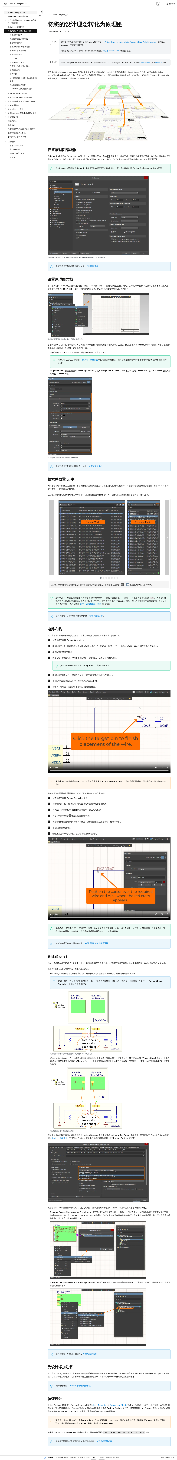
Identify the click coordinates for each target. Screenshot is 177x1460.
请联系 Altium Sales (111, 51)
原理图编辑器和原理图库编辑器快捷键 (23, 79)
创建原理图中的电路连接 (20, 46)
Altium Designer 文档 (60, 15)
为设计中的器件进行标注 (80, 1385)
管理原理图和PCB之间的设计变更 (21, 101)
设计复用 (13, 58)
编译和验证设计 (16, 70)
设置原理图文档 (95, 466)
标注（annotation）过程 (90, 604)
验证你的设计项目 (104, 1441)
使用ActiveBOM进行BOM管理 (20, 97)
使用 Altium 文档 (16, 145)
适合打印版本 (169, 1458)
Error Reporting (100, 1405)
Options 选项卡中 (59, 1138)
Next (167, 537)
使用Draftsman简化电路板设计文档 (22, 113)
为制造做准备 (13, 117)
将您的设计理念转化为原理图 (19, 31)
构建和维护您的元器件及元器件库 (21, 129)
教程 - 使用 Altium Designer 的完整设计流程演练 (22, 21)
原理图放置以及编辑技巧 (20, 39)
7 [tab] (117, 578)
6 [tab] (114, 578)
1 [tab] (101, 578)
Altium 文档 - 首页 (17, 153)
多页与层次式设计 (90, 1354)
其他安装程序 (144, 62)
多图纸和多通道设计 (18, 50)
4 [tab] (109, 578)
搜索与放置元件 (96, 616)
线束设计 (11, 125)
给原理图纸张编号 (17, 62)
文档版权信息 (15, 149)
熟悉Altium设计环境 (16, 27)
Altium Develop (111, 42)
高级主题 (13, 74)
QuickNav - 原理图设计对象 (21, 89)
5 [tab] (112, 578)
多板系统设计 (13, 121)
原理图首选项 (92, 266)
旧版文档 (159, 62)
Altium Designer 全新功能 (18, 16)
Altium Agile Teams (127, 42)
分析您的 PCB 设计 (15, 109)
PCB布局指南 (13, 105)
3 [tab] (106, 578)
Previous (51, 537)
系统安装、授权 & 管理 (17, 137)
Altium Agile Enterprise (146, 42)
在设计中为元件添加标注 (20, 66)
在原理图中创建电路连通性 (96, 943)
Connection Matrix (118, 1405)
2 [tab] (103, 578)
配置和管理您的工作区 (17, 133)
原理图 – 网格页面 (90, 360)
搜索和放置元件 (16, 43)
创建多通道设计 (16, 54)
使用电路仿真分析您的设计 (18, 93)
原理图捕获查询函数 (18, 85)
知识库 (12, 157)
